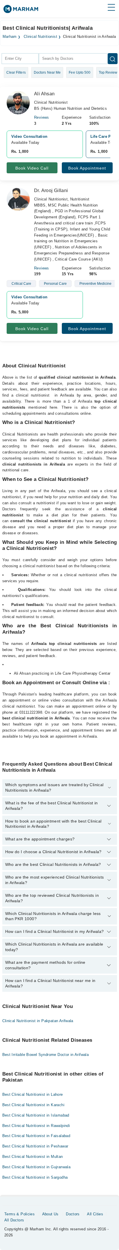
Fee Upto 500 (79, 72)
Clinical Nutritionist (40, 37)
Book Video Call (32, 168)
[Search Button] (113, 58)
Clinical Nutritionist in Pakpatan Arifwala (37, 1021)
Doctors (73, 1214)
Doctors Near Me (47, 72)
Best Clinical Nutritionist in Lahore (32, 1094)
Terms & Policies (19, 1214)
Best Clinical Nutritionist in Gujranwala (36, 1167)
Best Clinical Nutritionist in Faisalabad (36, 1136)
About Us (50, 1214)
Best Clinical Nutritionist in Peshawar (35, 1146)
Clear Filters (16, 72)
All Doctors (14, 1220)
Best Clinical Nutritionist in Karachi (33, 1105)
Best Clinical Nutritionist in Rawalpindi (36, 1125)
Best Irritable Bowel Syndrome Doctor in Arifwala (45, 1054)
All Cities (95, 1214)
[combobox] (20, 58)
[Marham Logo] (20, 10)
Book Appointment (87, 168)
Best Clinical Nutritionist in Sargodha (35, 1177)
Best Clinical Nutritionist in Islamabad (35, 1115)
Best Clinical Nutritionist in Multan (32, 1156)
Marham (10, 37)
